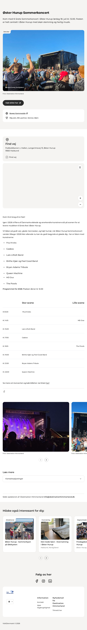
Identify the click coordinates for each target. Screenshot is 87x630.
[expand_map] (79, 167)
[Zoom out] (80, 204)
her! (47, 383)
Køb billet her (12, 103)
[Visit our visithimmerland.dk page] (43, 581)
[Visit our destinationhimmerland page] (50, 581)
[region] (43, 185)
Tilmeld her (57, 610)
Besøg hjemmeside (18, 113)
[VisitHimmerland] (9, 592)
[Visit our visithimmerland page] (37, 581)
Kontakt (40, 602)
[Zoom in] (80, 198)
